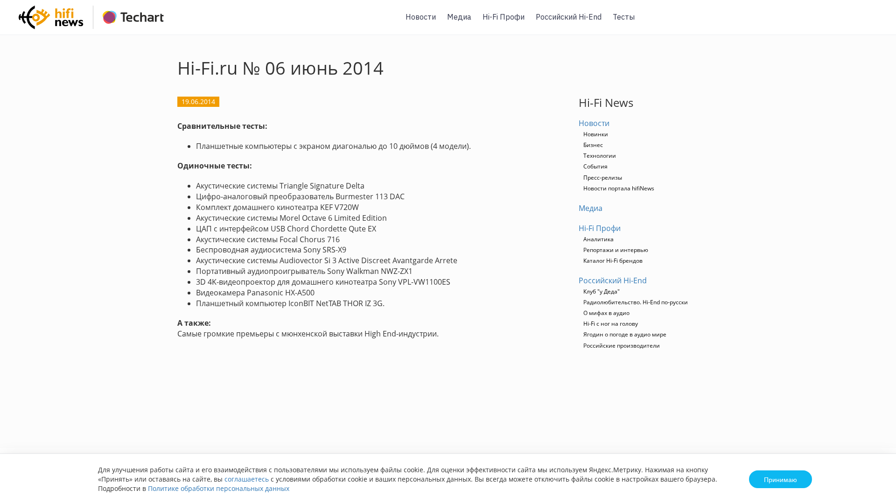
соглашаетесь (246, 479)
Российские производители (621, 346)
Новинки (595, 134)
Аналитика (598, 239)
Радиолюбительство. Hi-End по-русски (635, 302)
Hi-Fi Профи (504, 16)
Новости (421, 16)
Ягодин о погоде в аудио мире (624, 334)
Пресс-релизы (602, 178)
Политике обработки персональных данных (218, 488)
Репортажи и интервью (615, 250)
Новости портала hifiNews (618, 188)
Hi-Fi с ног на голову (610, 324)
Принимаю (780, 479)
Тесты (624, 16)
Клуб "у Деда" (601, 291)
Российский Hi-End (569, 16)
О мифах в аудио (606, 313)
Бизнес (593, 145)
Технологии (599, 156)
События (595, 166)
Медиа (459, 16)
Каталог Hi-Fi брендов (613, 261)
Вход (874, 22)
